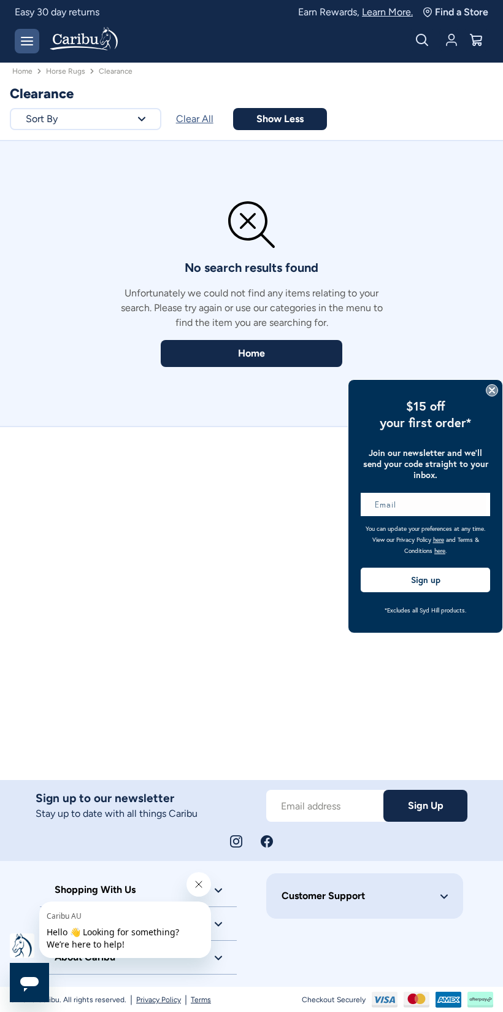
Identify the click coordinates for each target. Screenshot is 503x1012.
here (438, 540)
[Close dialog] (492, 390)
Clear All (194, 119)
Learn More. (387, 12)
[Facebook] (267, 841)
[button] (85, 119)
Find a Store (461, 12)
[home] (83, 40)
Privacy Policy (158, 999)
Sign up (425, 579)
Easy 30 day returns (57, 12)
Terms (201, 999)
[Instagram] (236, 841)
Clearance (115, 71)
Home (22, 71)
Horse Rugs (65, 71)
